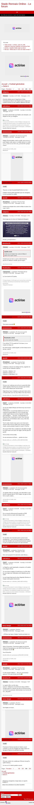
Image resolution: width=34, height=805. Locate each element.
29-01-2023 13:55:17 (23, 484)
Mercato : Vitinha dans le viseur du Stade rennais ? (17, 49)
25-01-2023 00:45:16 (23, 399)
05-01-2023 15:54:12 (23, 106)
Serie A (6, 86)
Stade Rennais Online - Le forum (16, 5)
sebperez (6, 92)
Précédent (8, 89)
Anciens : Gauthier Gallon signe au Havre (15, 48)
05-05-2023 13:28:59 (23, 677)
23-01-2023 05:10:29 (23, 377)
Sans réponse (22, 15)
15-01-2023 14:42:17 (23, 197)
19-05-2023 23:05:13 (23, 739)
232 (23, 89)
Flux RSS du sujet (28, 799)
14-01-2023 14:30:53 (23, 182)
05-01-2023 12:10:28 (23, 91)
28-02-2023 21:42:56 (23, 664)
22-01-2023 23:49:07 (23, 358)
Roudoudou (7, 268)
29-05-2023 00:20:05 (23, 753)
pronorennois (7, 132)
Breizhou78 (6, 243)
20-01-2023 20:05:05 (23, 243)
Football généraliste (16, 84)
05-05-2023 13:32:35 (23, 698)
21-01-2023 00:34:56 (23, 317)
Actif (17, 15)
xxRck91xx (6, 106)
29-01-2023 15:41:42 (23, 530)
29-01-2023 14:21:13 (23, 504)
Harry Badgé (7, 625)
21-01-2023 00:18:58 (23, 267)
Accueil (4, 84)
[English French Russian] (4, 797)
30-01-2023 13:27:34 (23, 625)
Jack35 (5, 198)
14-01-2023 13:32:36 (23, 131)
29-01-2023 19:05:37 (23, 546)
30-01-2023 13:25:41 (23, 558)
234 (30, 89)
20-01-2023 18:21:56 (23, 211)
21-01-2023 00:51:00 (23, 328)
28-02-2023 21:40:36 (23, 637)
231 (19, 89)
